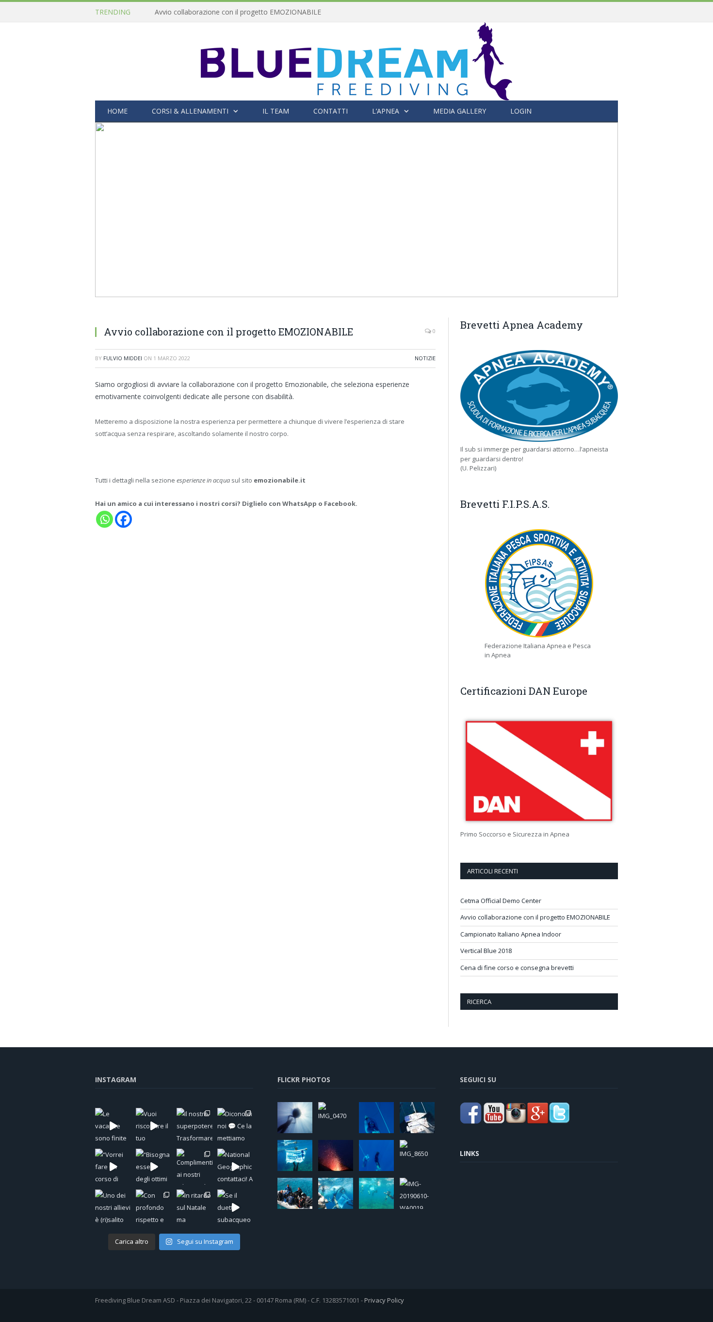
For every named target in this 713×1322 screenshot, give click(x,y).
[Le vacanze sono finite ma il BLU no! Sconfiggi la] (113, 1126)
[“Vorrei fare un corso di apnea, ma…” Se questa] (113, 1167)
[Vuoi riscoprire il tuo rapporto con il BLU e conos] (154, 1126)
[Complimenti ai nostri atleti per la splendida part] (194, 1167)
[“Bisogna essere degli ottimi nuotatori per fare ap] (154, 1167)
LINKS (469, 1153)
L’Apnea (385, 111)
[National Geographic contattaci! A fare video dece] (235, 1167)
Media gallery (459, 111)
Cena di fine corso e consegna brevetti (517, 967)
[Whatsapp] (104, 519)
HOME (117, 111)
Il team (275, 111)
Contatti (330, 111)
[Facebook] (123, 519)
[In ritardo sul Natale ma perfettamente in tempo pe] (194, 1207)
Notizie (425, 358)
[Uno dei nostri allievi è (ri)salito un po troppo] (113, 1207)
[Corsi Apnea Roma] (356, 59)
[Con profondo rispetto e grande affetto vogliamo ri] (154, 1207)
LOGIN (521, 111)
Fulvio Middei (122, 358)
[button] (110, 210)
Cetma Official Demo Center (500, 900)
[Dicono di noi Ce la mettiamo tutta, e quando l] (235, 1126)
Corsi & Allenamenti (190, 111)
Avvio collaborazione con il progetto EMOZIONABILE (238, 12)
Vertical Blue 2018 (486, 950)
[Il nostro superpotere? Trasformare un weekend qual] (194, 1126)
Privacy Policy (384, 1300)
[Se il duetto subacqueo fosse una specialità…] (235, 1207)
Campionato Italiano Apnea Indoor (510, 934)
